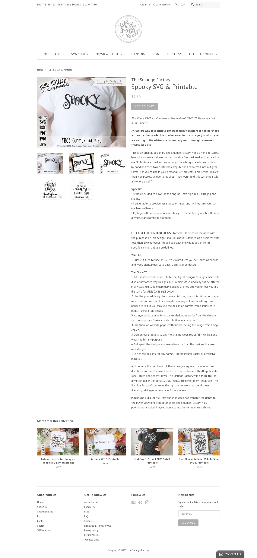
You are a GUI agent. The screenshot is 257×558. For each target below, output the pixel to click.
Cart (183, 4)
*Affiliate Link (44, 530)
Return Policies (92, 535)
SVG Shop (79, 54)
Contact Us (90, 521)
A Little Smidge (202, 54)
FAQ (86, 516)
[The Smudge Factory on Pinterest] (140, 503)
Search (40, 525)
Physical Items (108, 54)
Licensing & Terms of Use (97, 525)
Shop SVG (42, 507)
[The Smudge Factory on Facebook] (133, 503)
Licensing (137, 54)
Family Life (90, 507)
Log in (143, 4)
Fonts (40, 521)
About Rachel (91, 502)
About (60, 54)
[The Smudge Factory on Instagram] (147, 503)
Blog (155, 54)
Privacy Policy (91, 530)
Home (44, 54)
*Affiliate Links (91, 539)
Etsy (39, 516)
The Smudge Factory (138, 550)
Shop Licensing (45, 511)
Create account (161, 4)
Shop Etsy (174, 54)
